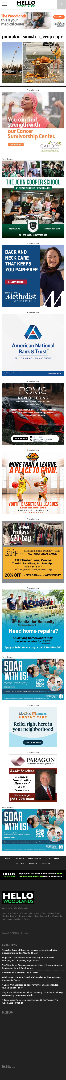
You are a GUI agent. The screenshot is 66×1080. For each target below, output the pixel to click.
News (7, 859)
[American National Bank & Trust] (33, 375)
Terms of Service (53, 859)
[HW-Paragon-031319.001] (33, 801)
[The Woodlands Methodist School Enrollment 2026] (33, 699)
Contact (33, 864)
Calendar (19, 859)
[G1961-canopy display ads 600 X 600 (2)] (33, 153)
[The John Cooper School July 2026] (33, 237)
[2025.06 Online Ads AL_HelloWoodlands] (33, 582)
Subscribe (46, 864)
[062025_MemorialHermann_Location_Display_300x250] (33, 746)
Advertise (20, 864)
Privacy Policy (34, 859)
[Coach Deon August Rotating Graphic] (33, 513)
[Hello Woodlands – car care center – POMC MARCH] (33, 444)
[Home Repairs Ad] (33, 651)
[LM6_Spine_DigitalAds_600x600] (33, 306)
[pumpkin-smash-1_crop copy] (33, 82)
